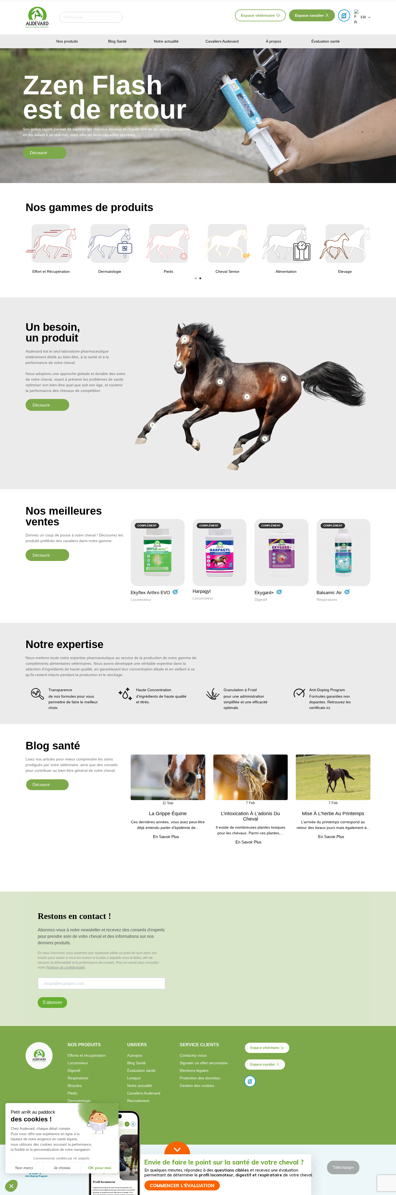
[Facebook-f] (334, 1124)
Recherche (114, 17)
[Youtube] (353, 1124)
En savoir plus (166, 837)
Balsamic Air (329, 592)
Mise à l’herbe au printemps (333, 813)
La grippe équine (168, 813)
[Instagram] (344, 1124)
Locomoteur (141, 599)
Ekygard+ (264, 592)
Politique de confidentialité (65, 967)
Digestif (261, 599)
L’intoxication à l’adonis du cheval (250, 816)
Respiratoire (327, 599)
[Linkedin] (362, 1124)
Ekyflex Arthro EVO (150, 592)
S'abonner (52, 1002)
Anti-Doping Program (327, 690)
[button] (260, 15)
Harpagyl (202, 591)
